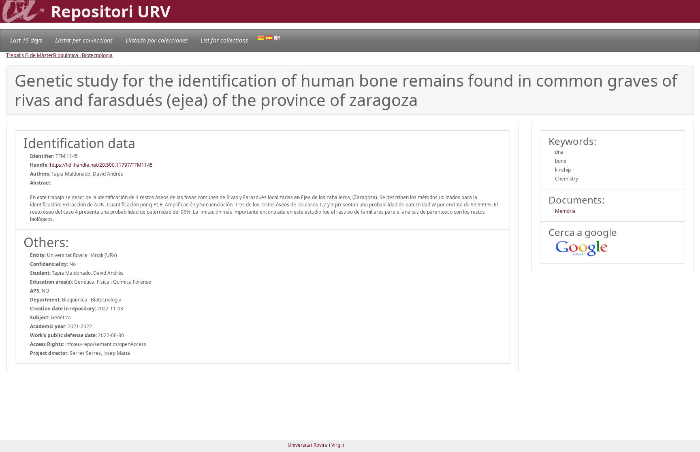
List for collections (224, 40)
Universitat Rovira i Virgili (316, 444)
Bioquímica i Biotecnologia (83, 55)
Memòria (565, 211)
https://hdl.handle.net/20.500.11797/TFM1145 (101, 164)
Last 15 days (26, 40)
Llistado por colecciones (157, 40)
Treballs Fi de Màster (29, 55)
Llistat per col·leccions (84, 40)
